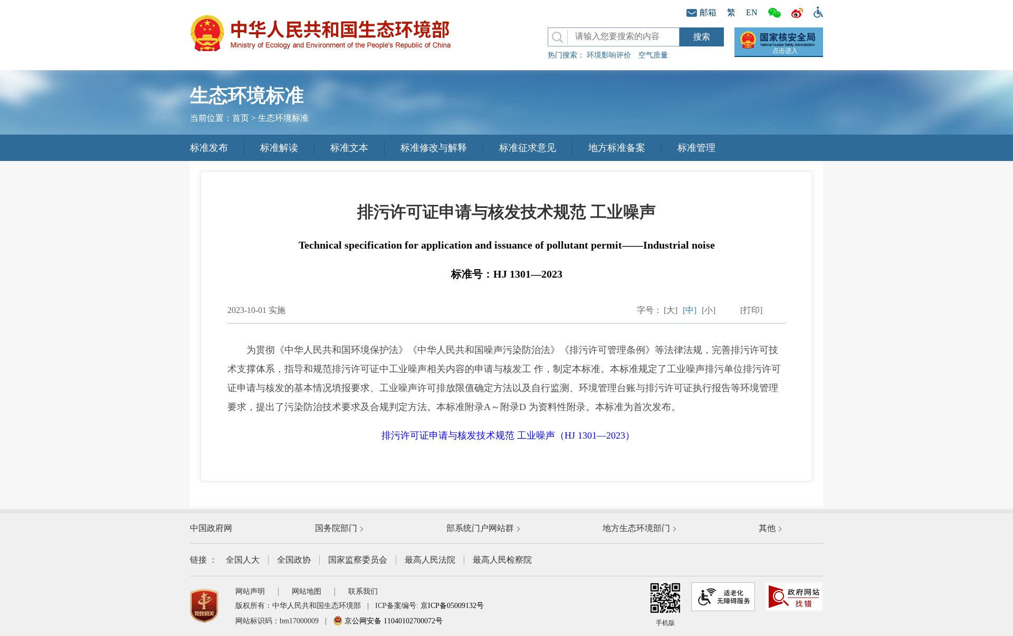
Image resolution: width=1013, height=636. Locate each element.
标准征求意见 (527, 148)
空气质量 (653, 55)
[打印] (751, 310)
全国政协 (294, 559)
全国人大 (243, 559)
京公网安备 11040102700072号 (392, 621)
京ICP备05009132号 (452, 606)
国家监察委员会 (357, 559)
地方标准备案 (616, 148)
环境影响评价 (609, 55)
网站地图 (306, 591)
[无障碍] (815, 11)
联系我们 (363, 591)
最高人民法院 (430, 559)
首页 (240, 117)
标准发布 (209, 148)
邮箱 (708, 12)
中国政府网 (211, 528)
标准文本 (349, 148)
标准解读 (279, 148)
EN (752, 12)
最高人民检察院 (502, 559)
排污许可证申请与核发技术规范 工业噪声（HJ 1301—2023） (508, 435)
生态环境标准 (283, 117)
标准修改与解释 (433, 148)
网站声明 (250, 591)
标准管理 (696, 148)
